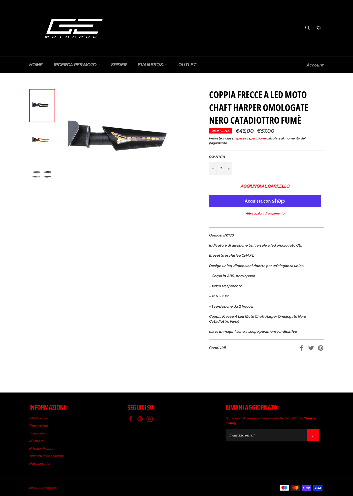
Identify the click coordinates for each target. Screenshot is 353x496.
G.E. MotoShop (47, 488)
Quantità (217, 157)
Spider (119, 64)
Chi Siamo (38, 418)
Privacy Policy (41, 448)
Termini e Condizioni (46, 456)
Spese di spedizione (250, 138)
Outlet (187, 64)
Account (315, 65)
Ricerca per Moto (75, 64)
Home (36, 64)
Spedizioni (38, 433)
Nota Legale (39, 463)
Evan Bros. (151, 64)
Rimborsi (36, 441)
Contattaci (38, 425)
